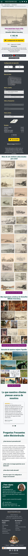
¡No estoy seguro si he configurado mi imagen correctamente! (12, 475)
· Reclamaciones (5, 531)
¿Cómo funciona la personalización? (12, 441)
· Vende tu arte (17, 523)
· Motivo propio (17, 522)
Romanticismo (14, 4)
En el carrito (14, 139)
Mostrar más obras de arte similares (14, 292)
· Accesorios (17, 528)
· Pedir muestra (17, 530)
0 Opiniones (16, 58)
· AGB (3, 526)
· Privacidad (4, 528)
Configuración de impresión (14, 40)
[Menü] (1, 1)
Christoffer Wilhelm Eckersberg (8, 6)
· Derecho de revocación (6, 530)
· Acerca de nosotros (5, 533)
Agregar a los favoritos (20, 55)
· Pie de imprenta (5, 525)
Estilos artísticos (7, 4)
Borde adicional (6, 69)
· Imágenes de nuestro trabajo (20, 526)
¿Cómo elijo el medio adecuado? (11, 470)
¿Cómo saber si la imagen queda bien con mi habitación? (14, 465)
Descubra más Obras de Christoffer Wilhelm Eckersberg (14, 345)
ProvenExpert (10, 420)
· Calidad (16, 525)
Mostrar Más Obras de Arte (14, 385)
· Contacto (4, 523)
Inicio (2, 4)
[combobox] (14, 71)
